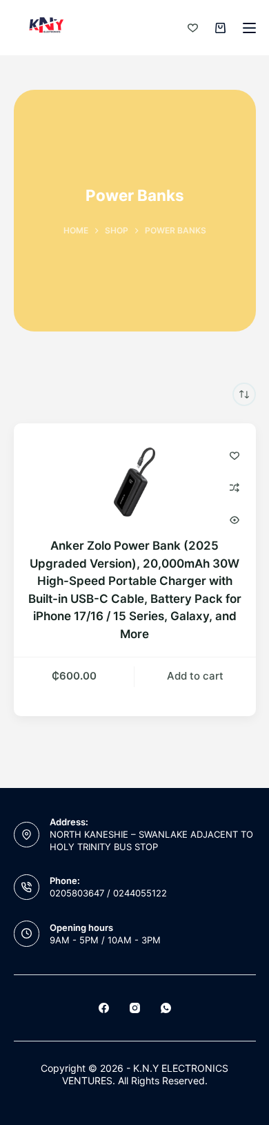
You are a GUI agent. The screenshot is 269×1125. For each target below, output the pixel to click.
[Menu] (249, 28)
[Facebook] (104, 1008)
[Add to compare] (234, 488)
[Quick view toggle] (234, 520)
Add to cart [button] (195, 675)
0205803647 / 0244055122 (108, 892)
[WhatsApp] (166, 1008)
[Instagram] (135, 1008)
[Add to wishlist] (234, 455)
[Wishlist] (193, 28)
